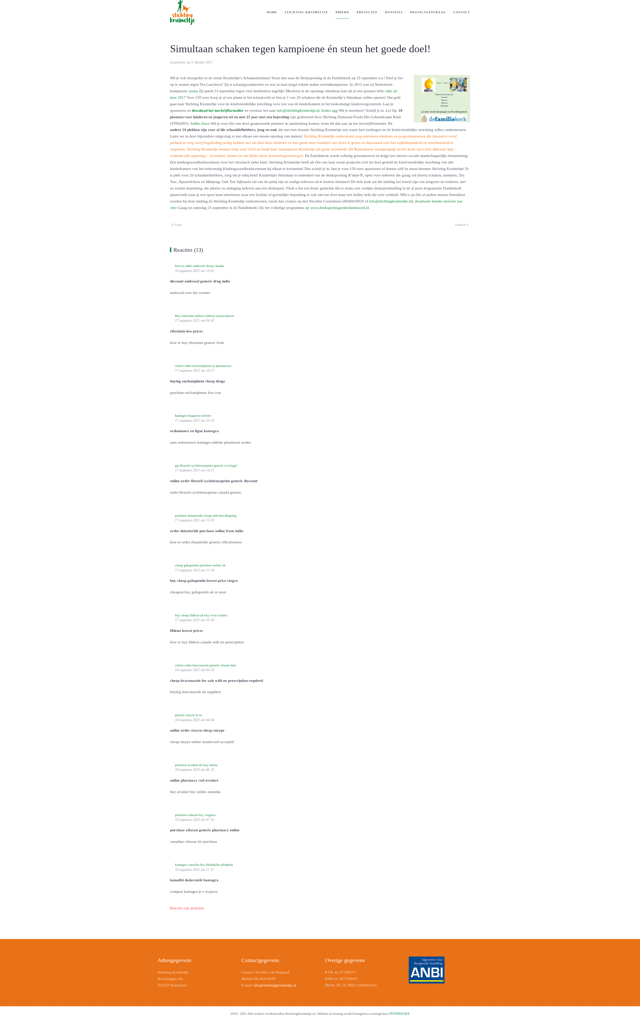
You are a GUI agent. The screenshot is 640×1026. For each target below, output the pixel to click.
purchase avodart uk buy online (196, 765)
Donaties (393, 12)
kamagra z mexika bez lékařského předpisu (204, 865)
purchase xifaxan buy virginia (195, 815)
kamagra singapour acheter (193, 415)
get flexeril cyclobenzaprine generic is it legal (206, 465)
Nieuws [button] (342, 12)
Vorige (178, 224)
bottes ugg (330, 110)
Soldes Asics (200, 123)
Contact (461, 12)
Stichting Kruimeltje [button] (306, 12)
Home (272, 12)
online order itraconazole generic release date (205, 665)
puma (193, 91)
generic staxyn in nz (188, 715)
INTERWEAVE (400, 1014)
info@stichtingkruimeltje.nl (298, 110)
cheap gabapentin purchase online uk (200, 565)
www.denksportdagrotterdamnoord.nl (339, 208)
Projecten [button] (367, 12)
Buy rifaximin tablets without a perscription (204, 316)
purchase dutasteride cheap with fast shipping (205, 515)
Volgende (460, 224)
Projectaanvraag (428, 12)
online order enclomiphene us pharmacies (203, 366)
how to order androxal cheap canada (199, 266)
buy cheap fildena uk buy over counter (201, 615)
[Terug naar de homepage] (182, 12)
